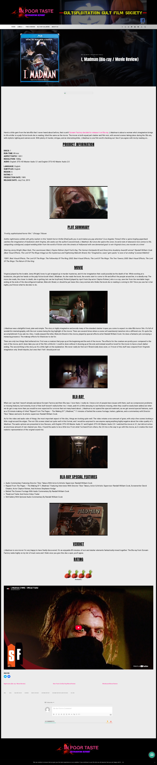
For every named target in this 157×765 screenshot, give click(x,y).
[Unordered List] (66, 714)
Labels (19, 26)
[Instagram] (128, 27)
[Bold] (54, 714)
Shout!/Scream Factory (96, 54)
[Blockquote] (69, 714)
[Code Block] (71, 714)
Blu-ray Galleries (43, 26)
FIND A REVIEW (30, 26)
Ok (123, 762)
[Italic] (56, 714)
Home (13, 26)
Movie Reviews (35, 692)
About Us (55, 26)
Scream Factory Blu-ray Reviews (60, 692)
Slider (72, 692)
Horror (27, 692)
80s (10, 692)
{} (76, 714)
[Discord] (138, 27)
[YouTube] (135, 27)
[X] (125, 27)
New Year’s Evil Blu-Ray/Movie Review (64, 683)
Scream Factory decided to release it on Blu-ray (88, 132)
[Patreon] (131, 27)
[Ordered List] (64, 714)
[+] (79, 714)
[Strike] (61, 714)
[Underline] (59, 714)
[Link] (74, 714)
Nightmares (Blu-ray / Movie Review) (14, 683)
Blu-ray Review (85, 54)
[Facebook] (122, 27)
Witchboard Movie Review (110, 683)
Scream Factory (45, 692)
